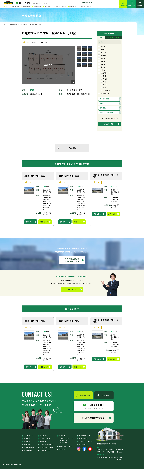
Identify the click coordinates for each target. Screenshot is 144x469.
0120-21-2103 (25, 3)
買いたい (27, 442)
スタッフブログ (45, 450)
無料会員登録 (123, 5)
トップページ (28, 436)
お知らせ (43, 442)
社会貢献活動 (63, 440)
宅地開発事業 (28, 450)
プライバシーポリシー (86, 442)
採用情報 (62, 449)
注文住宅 (48, 6)
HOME (3, 24)
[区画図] (48, 65)
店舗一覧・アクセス (86, 6)
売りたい (27, 439)
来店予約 (139, 5)
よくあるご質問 (45, 439)
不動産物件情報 (12, 24)
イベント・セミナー (46, 445)
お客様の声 (43, 436)
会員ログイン (131, 5)
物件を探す (15, 6)
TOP (7, 6)
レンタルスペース (60, 6)
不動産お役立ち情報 (46, 447)
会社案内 (72, 6)
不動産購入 (26, 6)
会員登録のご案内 (84, 436)
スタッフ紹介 (63, 442)
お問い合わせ (85, 2)
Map (120, 452)
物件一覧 (27, 445)
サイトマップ (83, 445)
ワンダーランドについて (66, 438)
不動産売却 (37, 6)
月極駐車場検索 (29, 447)
